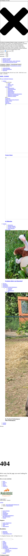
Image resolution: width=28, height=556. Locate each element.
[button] (14, 21)
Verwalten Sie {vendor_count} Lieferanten (11, 61)
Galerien (4, 422)
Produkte (4, 223)
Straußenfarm (5, 285)
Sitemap (4, 484)
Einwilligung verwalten (5, 555)
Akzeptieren (3, 64)
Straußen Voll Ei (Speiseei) (8, 101)
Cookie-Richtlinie (6, 68)
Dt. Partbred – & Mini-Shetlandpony (10, 548)
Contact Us (5, 486)
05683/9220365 (9, 505)
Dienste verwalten (6, 59)
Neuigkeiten (5, 284)
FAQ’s (4, 483)
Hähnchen (7, 86)
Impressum (5, 70)
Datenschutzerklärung (7, 69)
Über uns (4, 283)
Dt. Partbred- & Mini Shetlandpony (10, 287)
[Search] (12, 539)
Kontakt (4, 424)
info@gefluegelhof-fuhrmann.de (12, 504)
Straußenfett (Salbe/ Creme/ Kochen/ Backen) (12, 99)
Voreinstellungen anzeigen (16, 64)
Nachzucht (7, 551)
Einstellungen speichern (5, 65)
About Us (5, 482)
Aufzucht (7, 549)
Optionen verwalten (7, 58)
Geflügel (4, 81)
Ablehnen (8, 64)
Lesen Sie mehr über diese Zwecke (10, 62)
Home (4, 481)
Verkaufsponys (8, 550)
